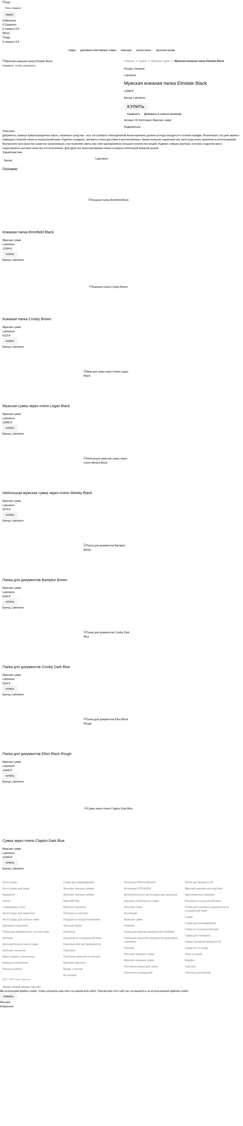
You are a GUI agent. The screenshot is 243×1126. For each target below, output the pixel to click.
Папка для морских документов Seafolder (149, 931)
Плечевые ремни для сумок (141, 966)
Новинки (129, 925)
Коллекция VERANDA (137, 888)
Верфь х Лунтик (73, 969)
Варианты (8, 894)
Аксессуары (9, 882)
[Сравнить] (133, 200)
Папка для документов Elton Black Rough (36, 754)
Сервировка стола (13, 907)
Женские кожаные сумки (139, 954)
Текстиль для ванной (197, 972)
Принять (8, 996)
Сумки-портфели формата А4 (203, 941)
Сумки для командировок (78, 882)
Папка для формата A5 (199, 882)
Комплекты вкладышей (138, 972)
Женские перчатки (13, 950)
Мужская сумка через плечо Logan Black (36, 406)
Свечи (6, 901)
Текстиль (190, 966)
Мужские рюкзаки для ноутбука (204, 888)
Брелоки (7, 938)
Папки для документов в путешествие (25, 931)
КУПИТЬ (135, 106)
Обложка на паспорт (75, 913)
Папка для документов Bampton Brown (34, 580)
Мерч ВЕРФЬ (71, 901)
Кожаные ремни (12, 969)
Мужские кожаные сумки (139, 960)
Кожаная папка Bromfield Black (28, 232)
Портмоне (69, 950)
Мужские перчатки (74, 907)
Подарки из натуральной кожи (81, 919)
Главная (129, 61)
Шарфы (189, 960)
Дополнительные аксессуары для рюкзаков (150, 894)
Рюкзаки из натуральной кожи (203, 901)
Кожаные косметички (15, 962)
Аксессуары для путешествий (20, 919)
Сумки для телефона (197, 935)
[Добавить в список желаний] (150, 200)
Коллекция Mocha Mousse (140, 882)
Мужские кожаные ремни (78, 894)
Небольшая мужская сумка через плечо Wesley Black (47, 493)
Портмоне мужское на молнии (81, 956)
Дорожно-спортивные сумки (141, 901)
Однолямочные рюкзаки (199, 894)
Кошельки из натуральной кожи (82, 938)
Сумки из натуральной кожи (202, 929)
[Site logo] (6, 2)
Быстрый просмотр (142, 200)
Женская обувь (72, 925)
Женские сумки (133, 907)
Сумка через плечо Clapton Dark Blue (33, 841)
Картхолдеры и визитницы (18, 956)
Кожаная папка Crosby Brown (26, 319)
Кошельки (69, 931)
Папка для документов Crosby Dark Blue (36, 667)
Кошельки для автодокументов (82, 944)
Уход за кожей (193, 954)
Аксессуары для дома (15, 888)
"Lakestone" (102, 158)
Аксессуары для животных (18, 913)
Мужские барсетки (74, 962)
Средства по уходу (196, 948)
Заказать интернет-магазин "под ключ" (21, 987)
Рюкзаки (129, 948)
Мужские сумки (160, 61)
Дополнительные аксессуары (20, 944)
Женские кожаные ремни (78, 888)
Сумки (143, 61)
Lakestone (130, 75)
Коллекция (69, 975)
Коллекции (130, 913)
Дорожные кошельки (15, 925)
